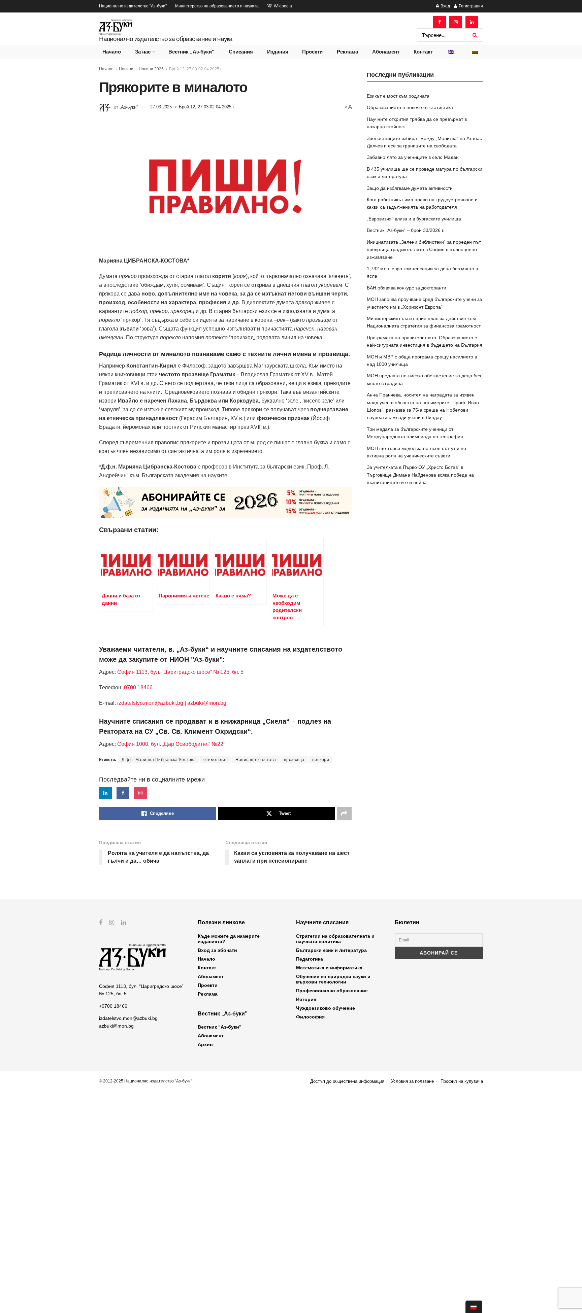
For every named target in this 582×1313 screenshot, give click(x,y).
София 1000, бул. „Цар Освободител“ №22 (170, 744)
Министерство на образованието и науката (217, 6)
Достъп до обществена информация (347, 1081)
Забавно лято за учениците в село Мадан (413, 157)
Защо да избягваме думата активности (410, 188)
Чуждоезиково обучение (325, 1008)
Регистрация (470, 6)
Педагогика (309, 959)
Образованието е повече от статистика (410, 107)
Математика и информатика (329, 967)
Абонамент (385, 52)
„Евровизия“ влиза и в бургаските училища (414, 218)
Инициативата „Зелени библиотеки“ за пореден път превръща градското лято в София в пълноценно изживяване (424, 249)
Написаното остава (255, 759)
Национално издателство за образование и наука (165, 39)
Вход (445, 6)
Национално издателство (133, 6)
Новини (126, 69)
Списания (241, 52)
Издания (277, 52)
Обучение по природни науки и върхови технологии (333, 979)
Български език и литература (331, 950)
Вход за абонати (217, 950)
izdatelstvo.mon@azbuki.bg (150, 703)
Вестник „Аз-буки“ (191, 52)
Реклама (347, 52)
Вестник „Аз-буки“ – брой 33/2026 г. (405, 230)
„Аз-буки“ (129, 106)
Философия (310, 1017)
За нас (143, 52)
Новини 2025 (151, 69)
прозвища (294, 759)
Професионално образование (332, 990)
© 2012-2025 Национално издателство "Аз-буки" (145, 1081)
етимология (215, 759)
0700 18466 (138, 687)
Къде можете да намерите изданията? (229, 938)
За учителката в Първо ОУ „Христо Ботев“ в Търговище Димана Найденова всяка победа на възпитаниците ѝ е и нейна (420, 474)
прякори (320, 759)
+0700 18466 (113, 1006)
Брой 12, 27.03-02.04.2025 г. (195, 69)
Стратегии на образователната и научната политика (335, 938)
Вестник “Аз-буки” (219, 1027)
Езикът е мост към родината (398, 96)
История (306, 999)
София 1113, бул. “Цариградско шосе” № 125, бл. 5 (180, 672)
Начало (111, 52)
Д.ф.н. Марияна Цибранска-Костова (159, 759)
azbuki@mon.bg (206, 703)
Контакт (423, 52)
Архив (205, 1044)
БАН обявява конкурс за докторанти (406, 287)
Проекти (312, 52)
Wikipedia (282, 6)
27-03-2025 (161, 106)
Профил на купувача (462, 1081)
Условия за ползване (412, 1081)
